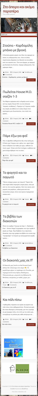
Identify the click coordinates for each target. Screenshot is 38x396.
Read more (31, 80)
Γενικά (26, 118)
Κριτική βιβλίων (29, 243)
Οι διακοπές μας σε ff (18, 260)
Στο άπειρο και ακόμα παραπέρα (18, 9)
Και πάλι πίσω (12, 299)
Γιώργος (27, 155)
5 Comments (8, 245)
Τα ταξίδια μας (28, 72)
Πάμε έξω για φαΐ (15, 135)
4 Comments (8, 74)
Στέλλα (7, 72)
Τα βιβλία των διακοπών (12, 219)
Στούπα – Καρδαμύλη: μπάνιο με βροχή (18, 48)
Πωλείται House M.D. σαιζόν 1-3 (17, 94)
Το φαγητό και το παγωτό (15, 175)
